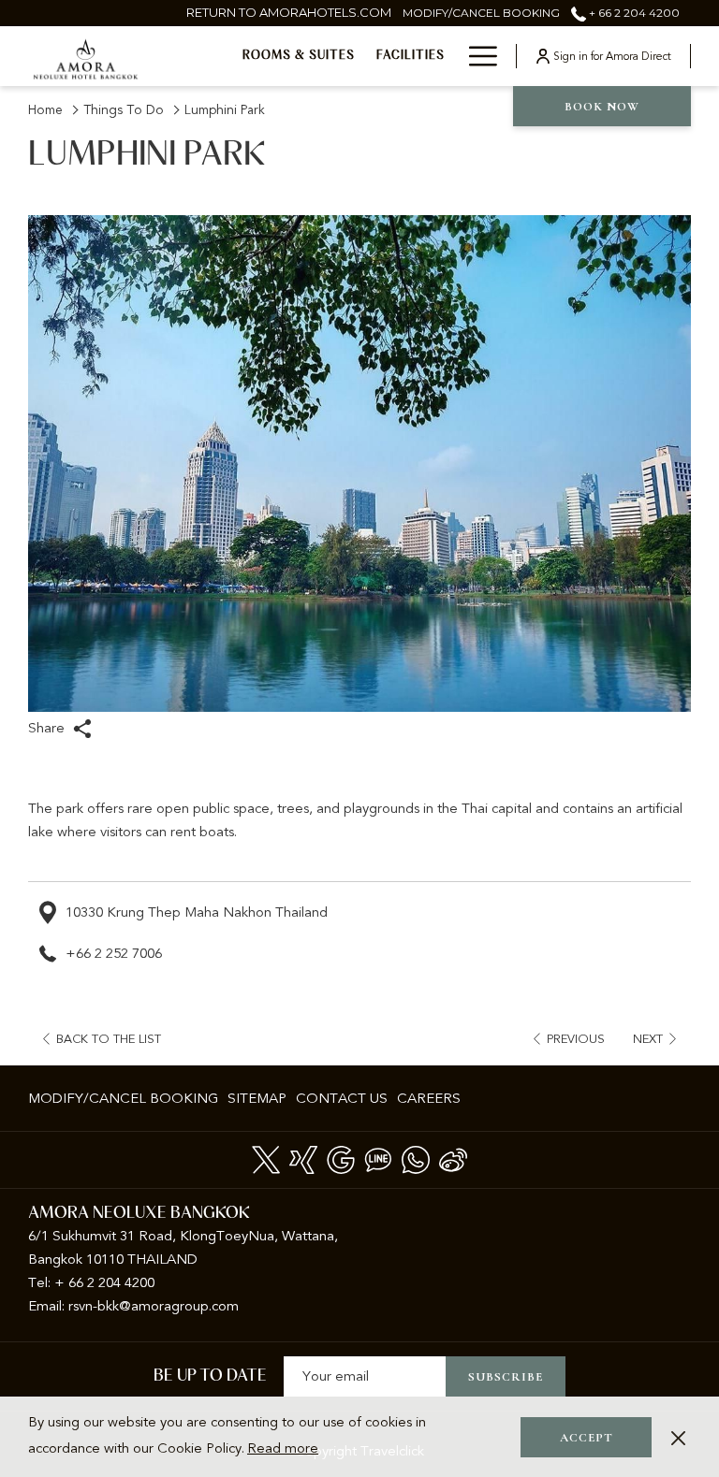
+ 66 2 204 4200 (633, 13)
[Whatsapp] (416, 1158)
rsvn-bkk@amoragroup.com (153, 1305)
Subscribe (505, 1376)
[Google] (341, 1158)
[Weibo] (453, 1158)
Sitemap (256, 1098)
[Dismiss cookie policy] (678, 1437)
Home (45, 110)
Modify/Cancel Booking (123, 1098)
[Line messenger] (378, 1158)
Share (48, 727)
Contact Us (342, 1098)
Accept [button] (586, 1437)
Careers (429, 1098)
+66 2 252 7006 (114, 953)
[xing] (303, 1158)
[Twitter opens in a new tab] (266, 1158)
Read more (282, 1448)
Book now (602, 106)
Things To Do (123, 110)
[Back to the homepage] (85, 58)
